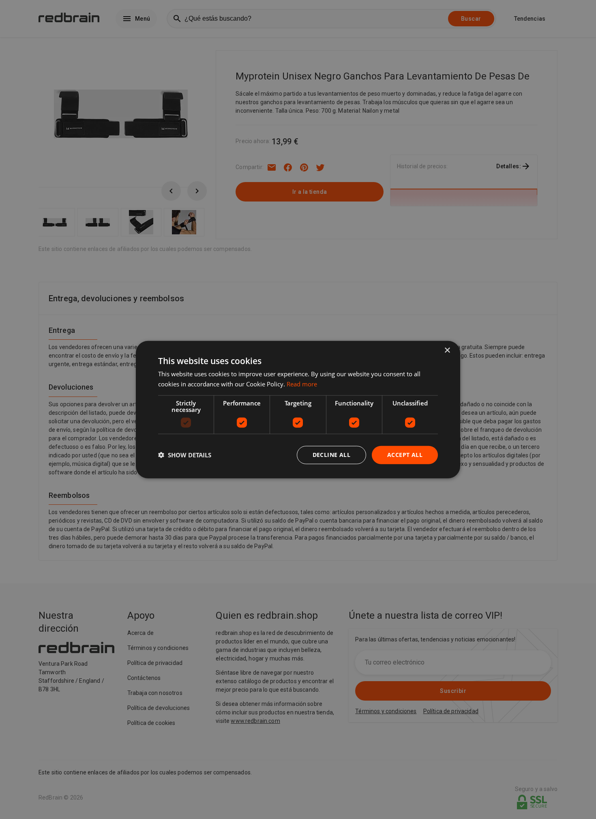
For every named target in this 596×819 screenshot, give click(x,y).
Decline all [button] (331, 455)
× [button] (447, 350)
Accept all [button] (404, 455)
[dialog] (298, 409)
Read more (302, 384)
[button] (184, 455)
